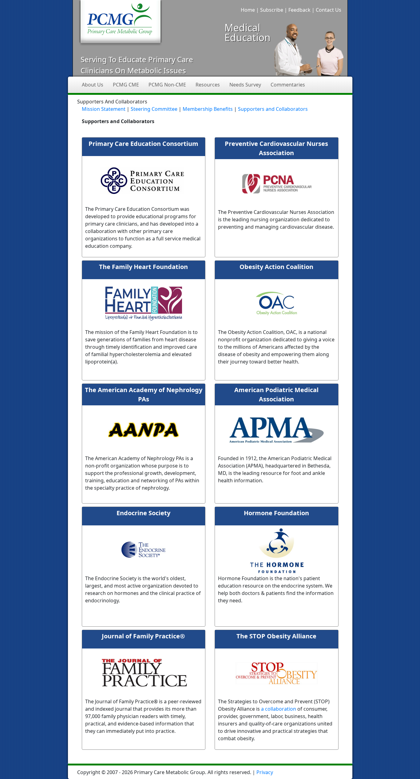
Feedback (299, 9)
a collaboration (279, 708)
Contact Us (328, 9)
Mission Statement (103, 109)
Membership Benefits (208, 109)
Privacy (264, 772)
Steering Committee (154, 109)
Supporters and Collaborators (273, 109)
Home (248, 9)
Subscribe (271, 9)
